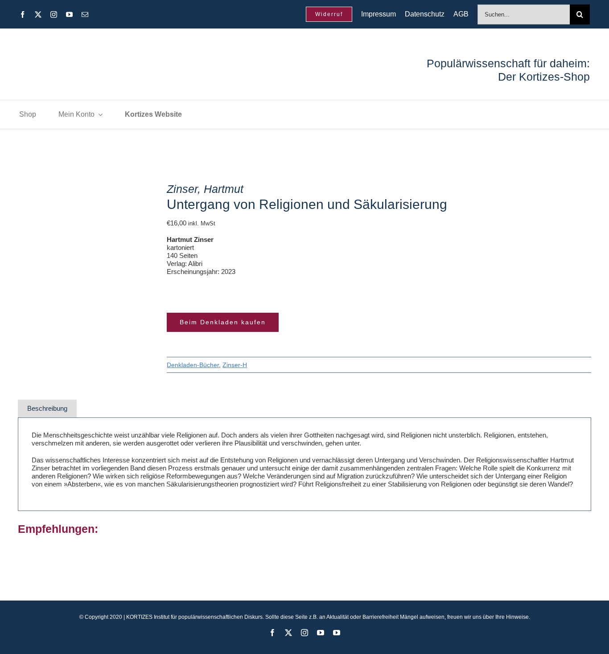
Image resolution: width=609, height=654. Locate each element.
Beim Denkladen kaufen (223, 322)
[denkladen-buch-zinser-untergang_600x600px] (81, 243)
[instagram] (53, 14)
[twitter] (38, 14)
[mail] (85, 14)
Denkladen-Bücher (193, 364)
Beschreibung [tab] (47, 408)
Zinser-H (234, 364)
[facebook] (22, 14)
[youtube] (69, 14)
